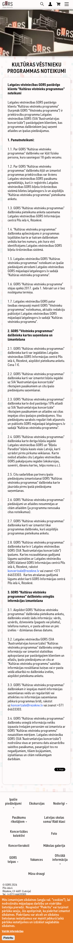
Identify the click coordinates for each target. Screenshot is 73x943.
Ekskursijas (37, 803)
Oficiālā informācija (60, 857)
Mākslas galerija (54, 845)
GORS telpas (12, 859)
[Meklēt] (42, 4)
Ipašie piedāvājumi (13, 801)
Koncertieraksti (18, 845)
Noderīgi (59, 803)
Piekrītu (8, 937)
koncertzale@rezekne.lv (23, 571)
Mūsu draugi (36, 873)
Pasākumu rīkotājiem (18, 819)
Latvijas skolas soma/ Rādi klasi (54, 819)
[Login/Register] (50, 4)
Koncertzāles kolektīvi (19, 833)
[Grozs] (58, 4)
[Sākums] (7, 4)
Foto (54, 833)
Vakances (36, 859)
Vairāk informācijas (12, 931)
